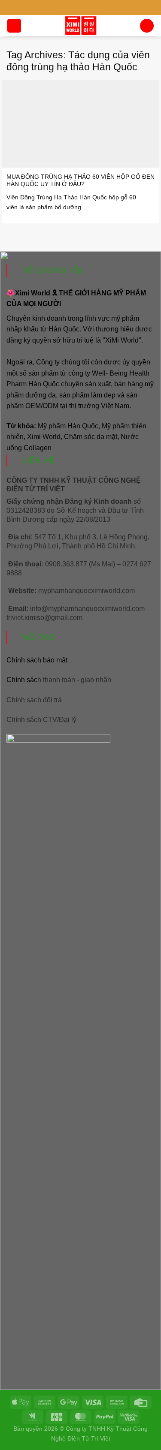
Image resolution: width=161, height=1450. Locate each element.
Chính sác (58, 679)
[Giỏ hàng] (147, 26)
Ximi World (44, 436)
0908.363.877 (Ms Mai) (80, 564)
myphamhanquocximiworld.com (86, 590)
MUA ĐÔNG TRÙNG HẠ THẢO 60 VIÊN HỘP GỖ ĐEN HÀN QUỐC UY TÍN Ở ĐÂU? (80, 181)
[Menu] (14, 26)
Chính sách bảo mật (36, 660)
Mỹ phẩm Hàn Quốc (68, 426)
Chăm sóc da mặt (90, 436)
